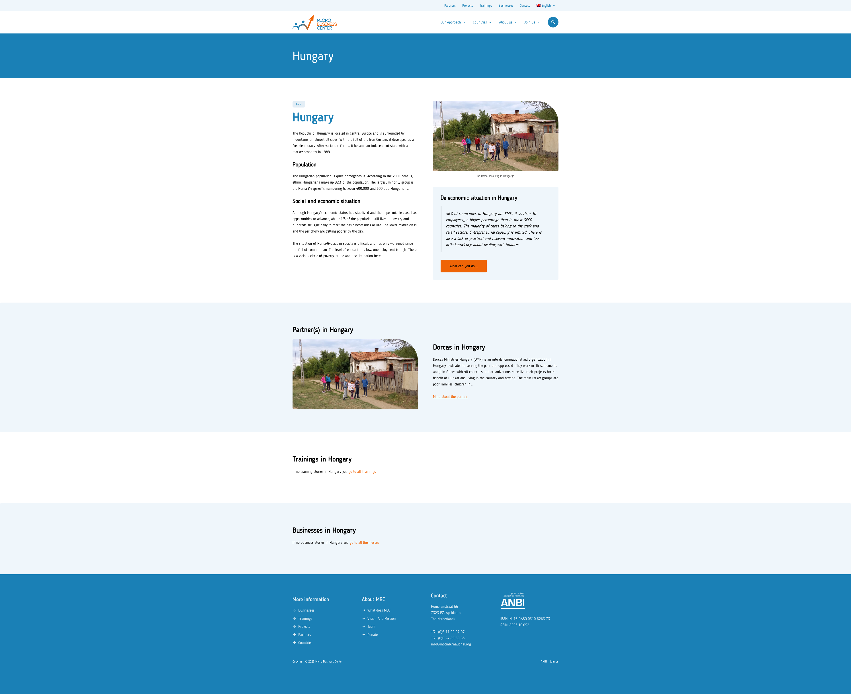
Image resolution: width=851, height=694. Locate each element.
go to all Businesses (364, 542)
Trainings (305, 618)
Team (371, 626)
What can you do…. (463, 266)
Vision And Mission (381, 618)
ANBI (544, 661)
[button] (553, 22)
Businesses (306, 610)
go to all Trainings (362, 471)
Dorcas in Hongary (459, 347)
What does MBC (378, 610)
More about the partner (450, 396)
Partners (304, 634)
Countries (305, 642)
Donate (372, 634)
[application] (553, 5)
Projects (304, 626)
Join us (554, 661)
